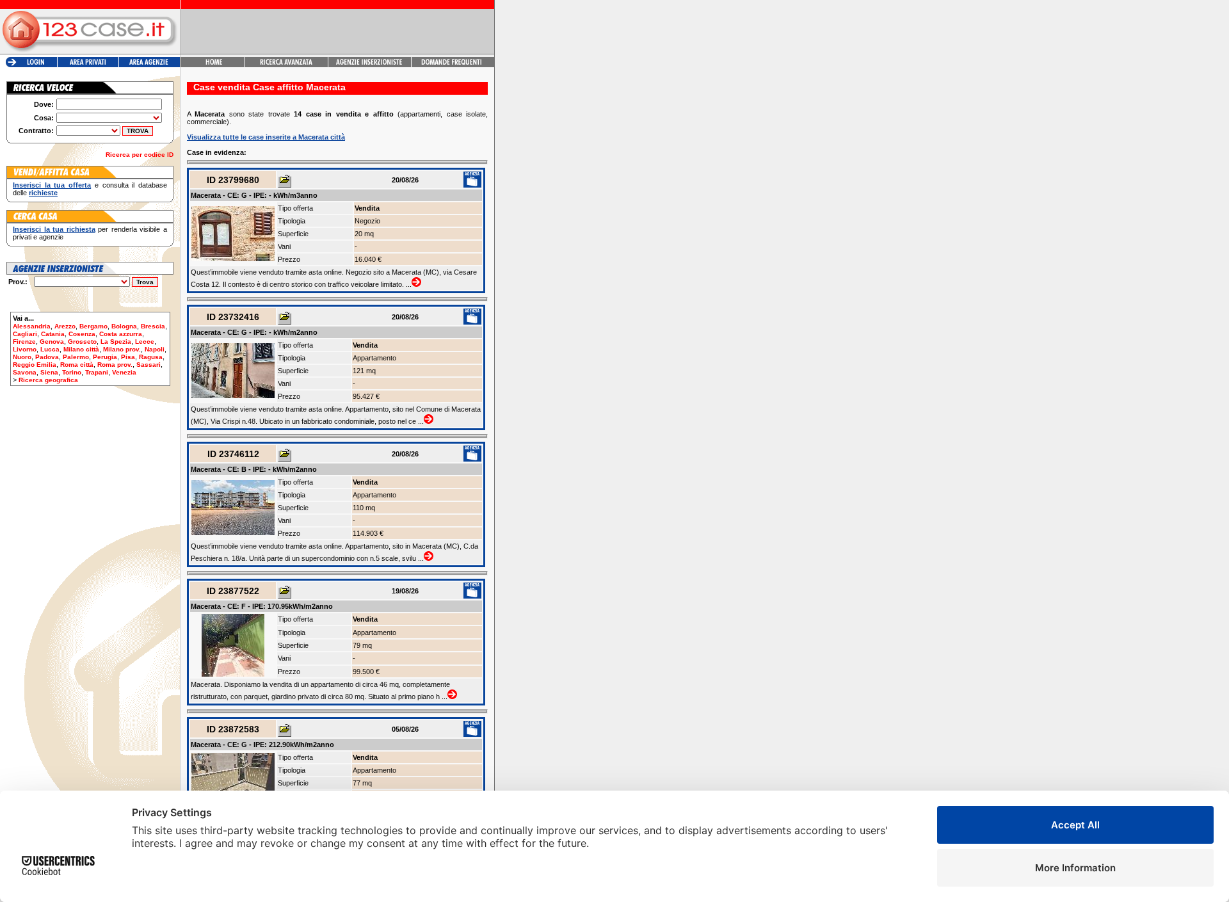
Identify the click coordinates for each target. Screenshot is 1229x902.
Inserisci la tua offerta (52, 185)
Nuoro (22, 356)
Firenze (24, 341)
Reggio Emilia (34, 364)
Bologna (124, 326)
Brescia (153, 326)
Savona (24, 372)
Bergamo (93, 326)
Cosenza (81, 333)
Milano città (81, 349)
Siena (49, 372)
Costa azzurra (120, 333)
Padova (47, 356)
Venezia (124, 372)
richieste (43, 193)
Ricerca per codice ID (139, 154)
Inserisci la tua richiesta (54, 229)
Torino (71, 372)
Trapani (96, 372)
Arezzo (65, 326)
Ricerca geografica (48, 379)
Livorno (24, 349)
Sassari (148, 364)
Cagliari (25, 333)
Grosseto (82, 341)
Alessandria (32, 326)
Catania (53, 333)
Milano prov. (122, 349)
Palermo (76, 356)
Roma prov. (115, 364)
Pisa (128, 356)
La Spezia (115, 341)
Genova (52, 341)
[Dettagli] (284, 182)
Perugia (105, 356)
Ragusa (151, 356)
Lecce (144, 341)
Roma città (76, 364)
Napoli (155, 349)
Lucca (50, 349)
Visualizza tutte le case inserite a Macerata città (266, 137)
